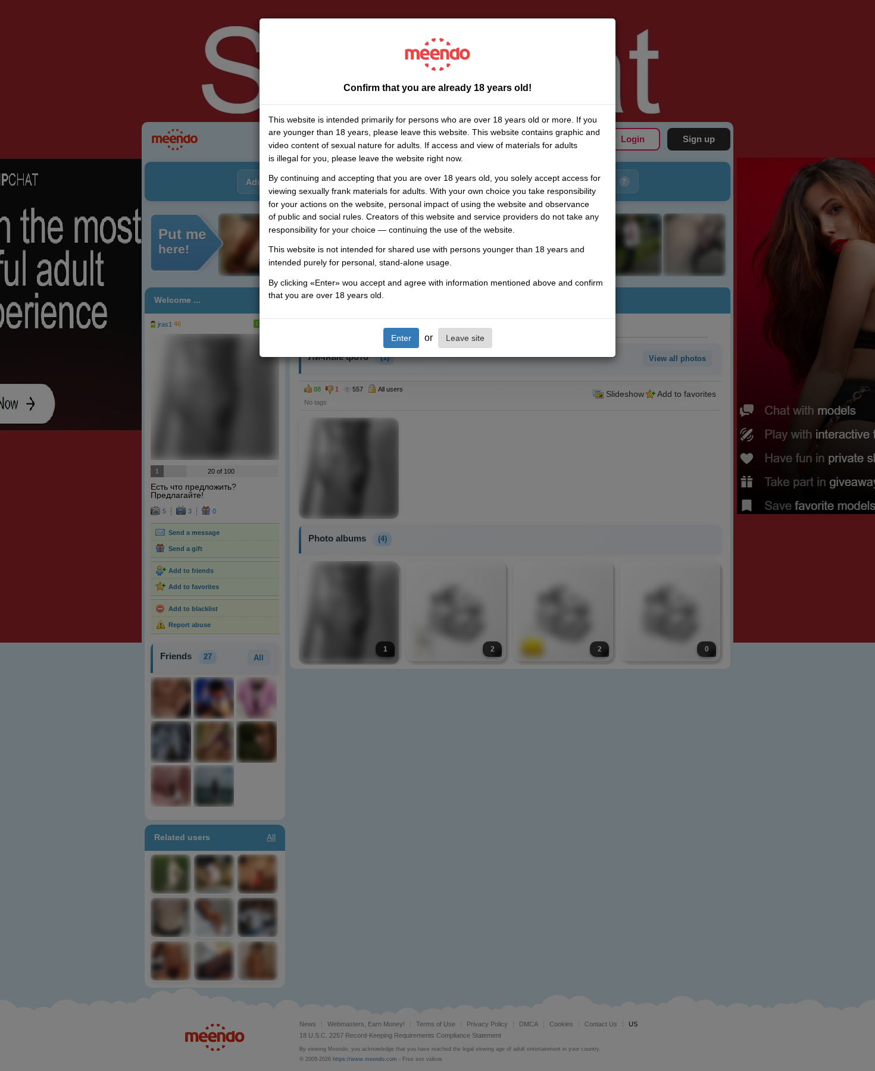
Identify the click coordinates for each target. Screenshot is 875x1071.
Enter (401, 338)
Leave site (465, 338)
